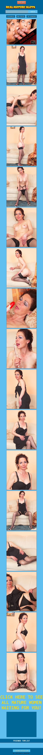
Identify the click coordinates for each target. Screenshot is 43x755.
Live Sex (21, 2)
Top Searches (31, 16)
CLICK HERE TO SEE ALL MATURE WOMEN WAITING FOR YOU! (21, 702)
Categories (10, 16)
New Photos (20, 16)
